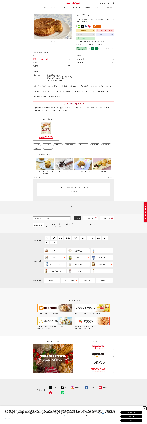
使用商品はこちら (53, 42)
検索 (113, 3)
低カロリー (58, 144)
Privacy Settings (131, 412)
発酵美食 (87, 8)
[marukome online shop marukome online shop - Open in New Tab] (98, 347)
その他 (53, 242)
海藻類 (75, 238)
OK (131, 420)
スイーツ (37, 144)
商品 (45, 8)
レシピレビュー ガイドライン (108, 177)
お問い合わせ (98, 8)
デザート (85, 44)
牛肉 (47, 238)
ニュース (37, 8)
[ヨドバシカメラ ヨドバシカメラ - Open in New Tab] (98, 370)
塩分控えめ (106, 144)
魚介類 (68, 238)
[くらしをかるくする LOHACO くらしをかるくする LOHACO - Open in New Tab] (98, 362)
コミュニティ (62, 8)
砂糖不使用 (95, 144)
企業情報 (109, 8)
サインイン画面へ (73, 191)
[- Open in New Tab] (108, 3)
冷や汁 (48, 224)
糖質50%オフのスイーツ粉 (40, 59)
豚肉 (54, 238)
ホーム (35, 12)
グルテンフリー (83, 144)
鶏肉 (60, 238)
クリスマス (48, 148)
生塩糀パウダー (70, 224)
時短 (60, 226)
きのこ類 (90, 238)
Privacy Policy (8, 418)
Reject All (131, 416)
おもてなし (47, 144)
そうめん (54, 224)
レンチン (48, 226)
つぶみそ (78, 224)
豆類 (98, 238)
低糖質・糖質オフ (70, 144)
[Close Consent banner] (144, 408)
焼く (95, 44)
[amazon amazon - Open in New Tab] (98, 354)
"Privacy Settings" (102, 413)
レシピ (53, 8)
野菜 (83, 238)
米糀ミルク (61, 224)
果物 (105, 238)
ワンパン (54, 226)
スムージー (85, 224)
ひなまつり (37, 148)
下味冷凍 (92, 224)
